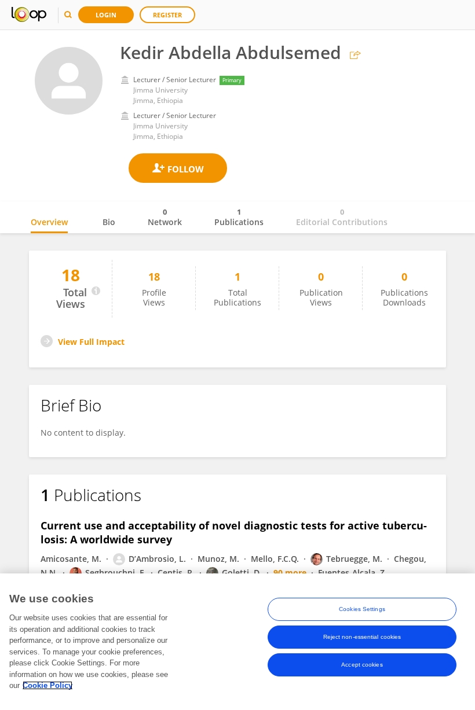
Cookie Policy (47, 685)
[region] (237, 641)
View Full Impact (91, 341)
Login (106, 14)
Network (165, 217)
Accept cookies (361, 664)
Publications (239, 217)
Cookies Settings (362, 609)
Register (167, 14)
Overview (49, 221)
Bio (109, 221)
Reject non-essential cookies (362, 637)
